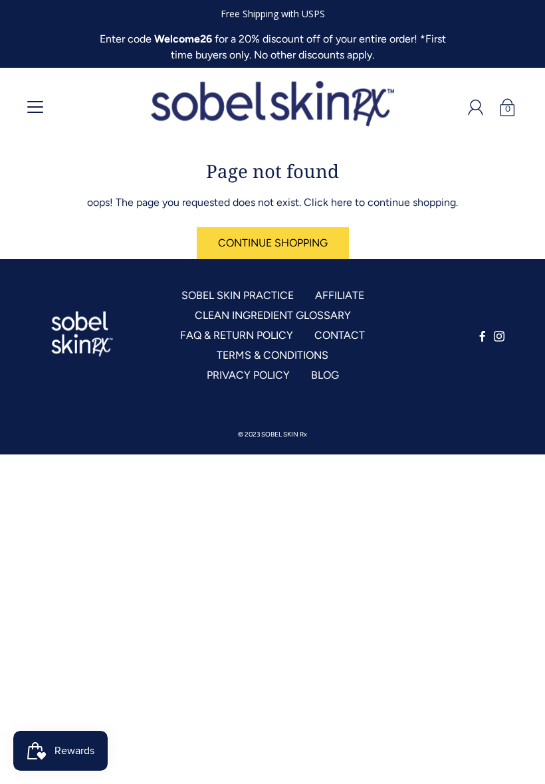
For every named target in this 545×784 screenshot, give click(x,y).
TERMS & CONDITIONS (272, 355)
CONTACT (339, 335)
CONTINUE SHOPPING (273, 243)
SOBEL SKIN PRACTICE (237, 295)
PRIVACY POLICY (248, 375)
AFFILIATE (339, 295)
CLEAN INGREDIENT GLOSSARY (273, 315)
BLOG (325, 375)
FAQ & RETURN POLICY (236, 335)
